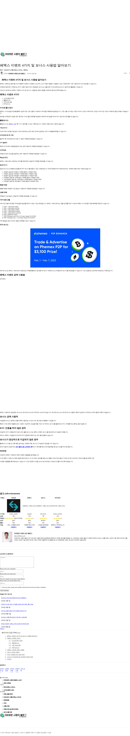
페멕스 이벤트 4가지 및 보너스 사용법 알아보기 (22, 636)
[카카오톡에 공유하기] (12, 670)
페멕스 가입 (12, 124)
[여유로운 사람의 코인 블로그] (2, 73)
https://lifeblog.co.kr (19, 536)
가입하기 (13, 527)
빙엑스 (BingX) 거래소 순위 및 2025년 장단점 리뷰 (15, 623)
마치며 (9, 659)
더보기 (2, 628)
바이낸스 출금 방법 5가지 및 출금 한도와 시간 (14, 610)
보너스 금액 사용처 (13, 652)
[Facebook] (1, 721)
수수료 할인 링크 (17, 640)
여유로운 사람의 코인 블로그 (16, 73)
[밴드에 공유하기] (7, 670)
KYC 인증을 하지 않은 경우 (16, 654)
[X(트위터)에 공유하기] (23, 670)
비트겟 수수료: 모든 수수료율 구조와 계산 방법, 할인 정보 (17, 604)
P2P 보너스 (15, 648)
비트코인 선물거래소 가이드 (13, 70)
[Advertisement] (65, 476)
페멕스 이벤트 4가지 (13, 638)
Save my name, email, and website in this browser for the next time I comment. (24, 587)
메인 (1, 70)
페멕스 (26, 70)
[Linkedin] (5, 721)
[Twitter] (9, 721)
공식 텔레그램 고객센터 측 (24, 447)
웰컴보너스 (15, 643)
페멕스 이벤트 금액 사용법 (15, 650)
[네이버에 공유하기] (2, 670)
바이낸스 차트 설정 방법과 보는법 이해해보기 (13, 598)
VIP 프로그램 (16, 645)
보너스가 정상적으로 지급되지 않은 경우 (20, 657)
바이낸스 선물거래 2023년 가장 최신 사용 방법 (14, 617)
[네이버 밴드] (13, 721)
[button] (128, 54)
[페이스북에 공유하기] (17, 670)
